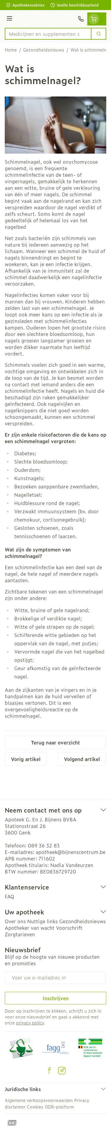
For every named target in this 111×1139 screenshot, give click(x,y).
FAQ (9, 896)
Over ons (15, 921)
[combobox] (48, 34)
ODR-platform (59, 1106)
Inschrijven (56, 998)
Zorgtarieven (20, 934)
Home (11, 50)
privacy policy (30, 1022)
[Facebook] (49, 1070)
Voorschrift (69, 927)
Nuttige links (42, 921)
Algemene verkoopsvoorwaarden (39, 1100)
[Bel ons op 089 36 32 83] (81, 19)
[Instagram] (61, 1070)
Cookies (35, 1106)
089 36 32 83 (44, 845)
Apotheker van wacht (29, 927)
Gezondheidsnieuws (43, 50)
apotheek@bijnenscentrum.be (70, 851)
